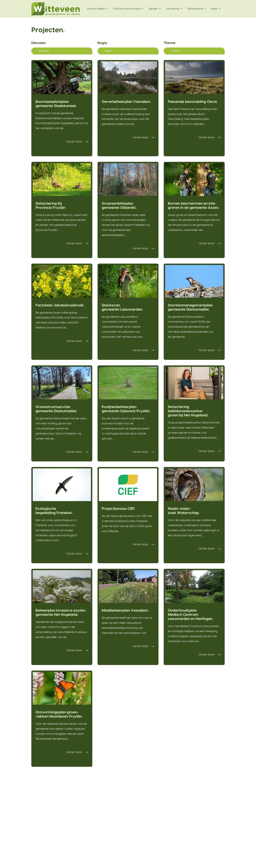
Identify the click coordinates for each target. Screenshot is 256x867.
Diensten (38, 43)
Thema (169, 43)
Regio (102, 43)
